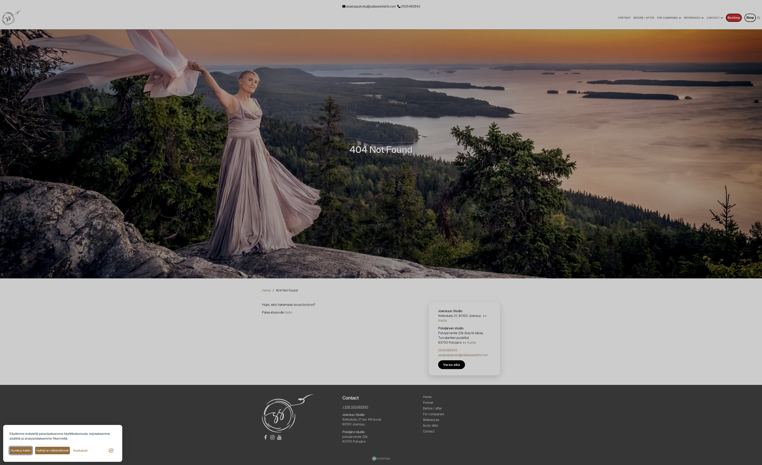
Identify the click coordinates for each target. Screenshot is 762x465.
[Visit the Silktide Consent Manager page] (111, 450)
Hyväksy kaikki (21, 450)
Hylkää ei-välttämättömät (52, 450)
